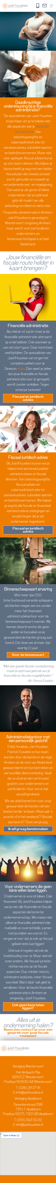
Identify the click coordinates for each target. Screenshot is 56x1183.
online (21, 369)
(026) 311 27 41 (29, 1088)
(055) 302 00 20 (29, 1120)
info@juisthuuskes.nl (29, 1092)
